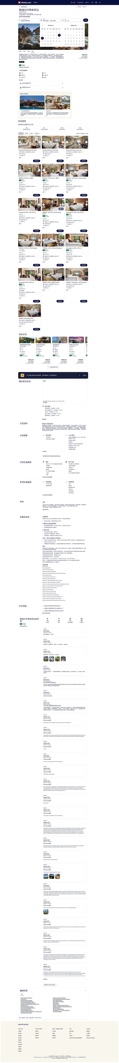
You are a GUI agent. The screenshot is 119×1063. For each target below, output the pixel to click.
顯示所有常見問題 (46, 613)
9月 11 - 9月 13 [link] (80, 129)
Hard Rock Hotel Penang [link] (26, 1012)
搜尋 (86, 20)
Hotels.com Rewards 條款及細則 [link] (75, 1037)
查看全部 (21, 80)
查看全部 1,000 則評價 (24, 67)
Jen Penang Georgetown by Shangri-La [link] (30, 1004)
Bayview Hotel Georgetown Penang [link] (61, 999)
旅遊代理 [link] (54, 1037)
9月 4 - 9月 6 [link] (62, 129)
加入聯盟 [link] (54, 1031)
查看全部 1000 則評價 (49, 985)
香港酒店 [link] (19, 1035)
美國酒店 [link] (19, 1039)
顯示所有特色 (45, 509)
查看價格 (36, 161)
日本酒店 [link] (19, 1033)
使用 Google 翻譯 (47, 720)
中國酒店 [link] (19, 1031)
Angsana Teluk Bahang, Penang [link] (28, 1002)
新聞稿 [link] (53, 1033)
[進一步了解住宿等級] (25, 12)
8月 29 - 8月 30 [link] (26, 129)
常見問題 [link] (37, 1033)
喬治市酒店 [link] (31, 1017)
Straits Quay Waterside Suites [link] (28, 1007)
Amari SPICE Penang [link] (57, 1000)
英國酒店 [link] (19, 1051)
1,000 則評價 (22, 626)
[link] (84, 7)
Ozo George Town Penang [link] (27, 1006)
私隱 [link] (70, 1033)
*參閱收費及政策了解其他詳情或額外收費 (51, 456)
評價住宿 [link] (37, 1037)
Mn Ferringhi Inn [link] (57, 1007)
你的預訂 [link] (37, 1031)
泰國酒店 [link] (19, 1046)
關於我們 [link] (88, 1031)
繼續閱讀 (44, 419)
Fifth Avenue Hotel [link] (57, 1011)
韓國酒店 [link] (19, 1048)
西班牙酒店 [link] (20, 1044)
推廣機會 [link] (54, 1035)
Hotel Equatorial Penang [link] (26, 1000)
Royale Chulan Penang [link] (58, 1009)
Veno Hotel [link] (55, 1002)
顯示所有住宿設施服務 (47, 477)
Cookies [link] (71, 1035)
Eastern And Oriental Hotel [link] (59, 998)
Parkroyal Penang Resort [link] (26, 998)
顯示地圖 (45, 402)
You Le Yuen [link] (23, 999)
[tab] (22, 994)
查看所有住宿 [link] (24, 6)
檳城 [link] (27, 1017)
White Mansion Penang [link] (58, 1001)
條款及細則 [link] (71, 1031)
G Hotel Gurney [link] (24, 1005)
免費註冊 (84, 375)
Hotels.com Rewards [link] (90, 1037)
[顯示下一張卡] (87, 350)
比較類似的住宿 (54, 367)
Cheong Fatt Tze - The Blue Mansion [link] (61, 1010)
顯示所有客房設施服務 (47, 495)
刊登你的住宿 (80, 2)
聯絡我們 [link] (37, 1035)
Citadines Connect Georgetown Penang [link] (62, 1006)
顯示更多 (44, 451)
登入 (100, 2)
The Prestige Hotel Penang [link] (27, 1001)
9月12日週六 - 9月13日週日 (49, 20)
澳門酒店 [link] (19, 1042)
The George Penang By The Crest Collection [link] (31, 1011)
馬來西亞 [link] (23, 1017)
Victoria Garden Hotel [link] (26, 1009)
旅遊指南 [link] (88, 1035)
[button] (48, 32)
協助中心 (87, 2)
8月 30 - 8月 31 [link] (44, 129)
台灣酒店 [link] (19, 1037)
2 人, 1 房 (67, 20)
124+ (84, 47)
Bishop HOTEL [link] (56, 1004)
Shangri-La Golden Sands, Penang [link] (61, 1005)
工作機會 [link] (88, 1033)
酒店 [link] (20, 1017)
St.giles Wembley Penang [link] (27, 1010)
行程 (92, 2)
